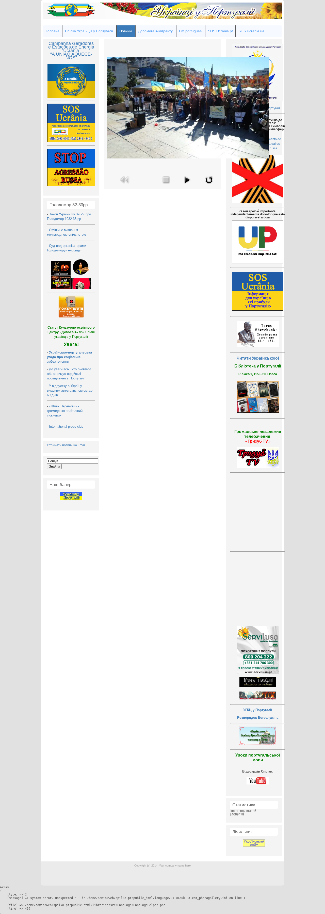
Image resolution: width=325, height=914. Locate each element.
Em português (190, 31)
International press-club (66, 426)
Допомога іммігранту (155, 31)
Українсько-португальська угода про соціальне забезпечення (69, 356)
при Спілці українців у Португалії (71, 332)
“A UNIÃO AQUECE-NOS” (71, 56)
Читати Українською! (258, 358)
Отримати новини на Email (66, 445)
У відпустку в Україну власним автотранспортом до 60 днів (69, 390)
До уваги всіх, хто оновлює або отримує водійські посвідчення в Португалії (69, 373)
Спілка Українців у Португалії (89, 31)
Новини (125, 31)
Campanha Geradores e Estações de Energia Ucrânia (71, 47)
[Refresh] (209, 185)
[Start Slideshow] (187, 185)
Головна (52, 31)
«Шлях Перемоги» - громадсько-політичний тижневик (65, 410)
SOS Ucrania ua (251, 31)
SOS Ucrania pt (220, 31)
